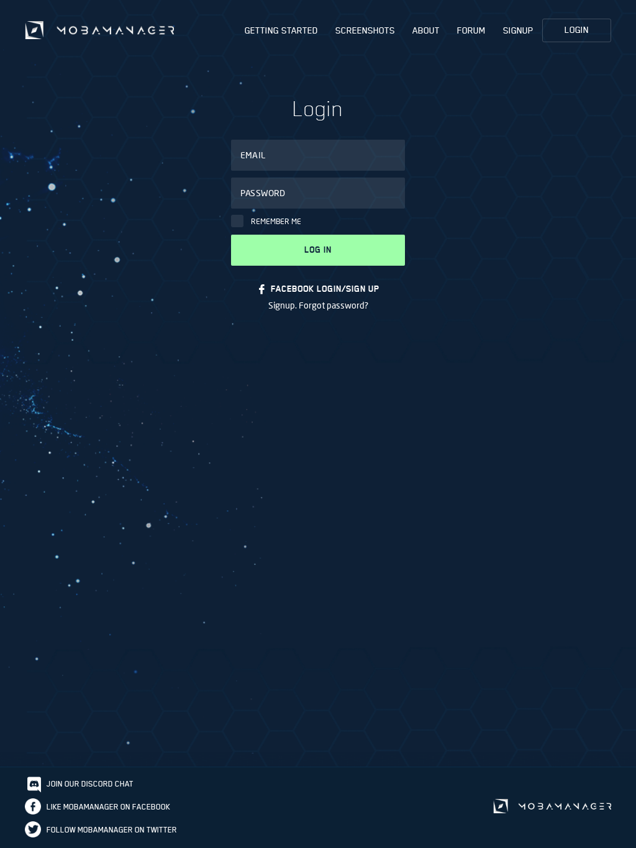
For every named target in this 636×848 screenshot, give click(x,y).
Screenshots (365, 30)
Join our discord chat (90, 783)
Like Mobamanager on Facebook (108, 806)
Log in (318, 250)
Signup (518, 30)
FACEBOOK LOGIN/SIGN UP (325, 289)
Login (577, 30)
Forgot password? (333, 305)
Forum (471, 30)
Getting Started (281, 30)
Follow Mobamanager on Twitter (112, 829)
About (426, 30)
